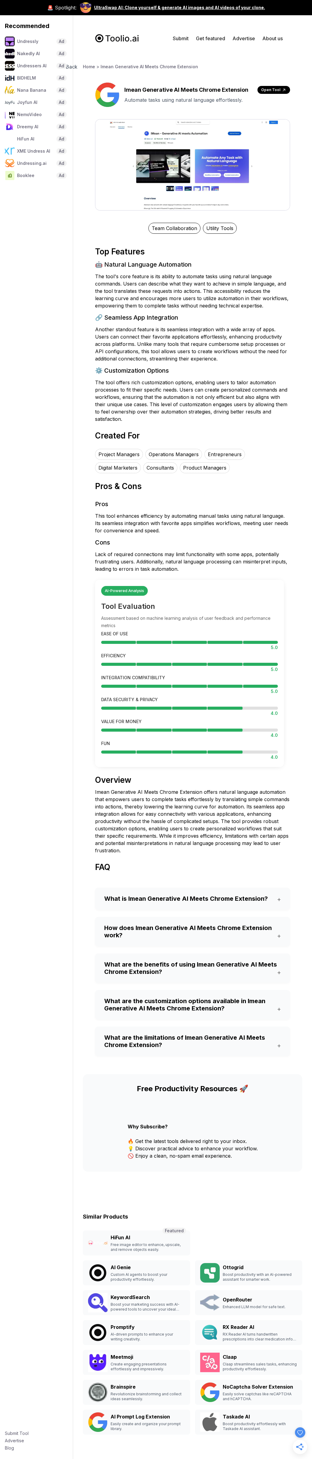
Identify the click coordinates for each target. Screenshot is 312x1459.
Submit (181, 38)
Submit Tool (17, 1433)
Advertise (14, 1440)
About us (272, 38)
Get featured (210, 38)
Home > (91, 66)
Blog (9, 1447)
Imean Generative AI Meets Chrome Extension (149, 66)
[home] (117, 38)
